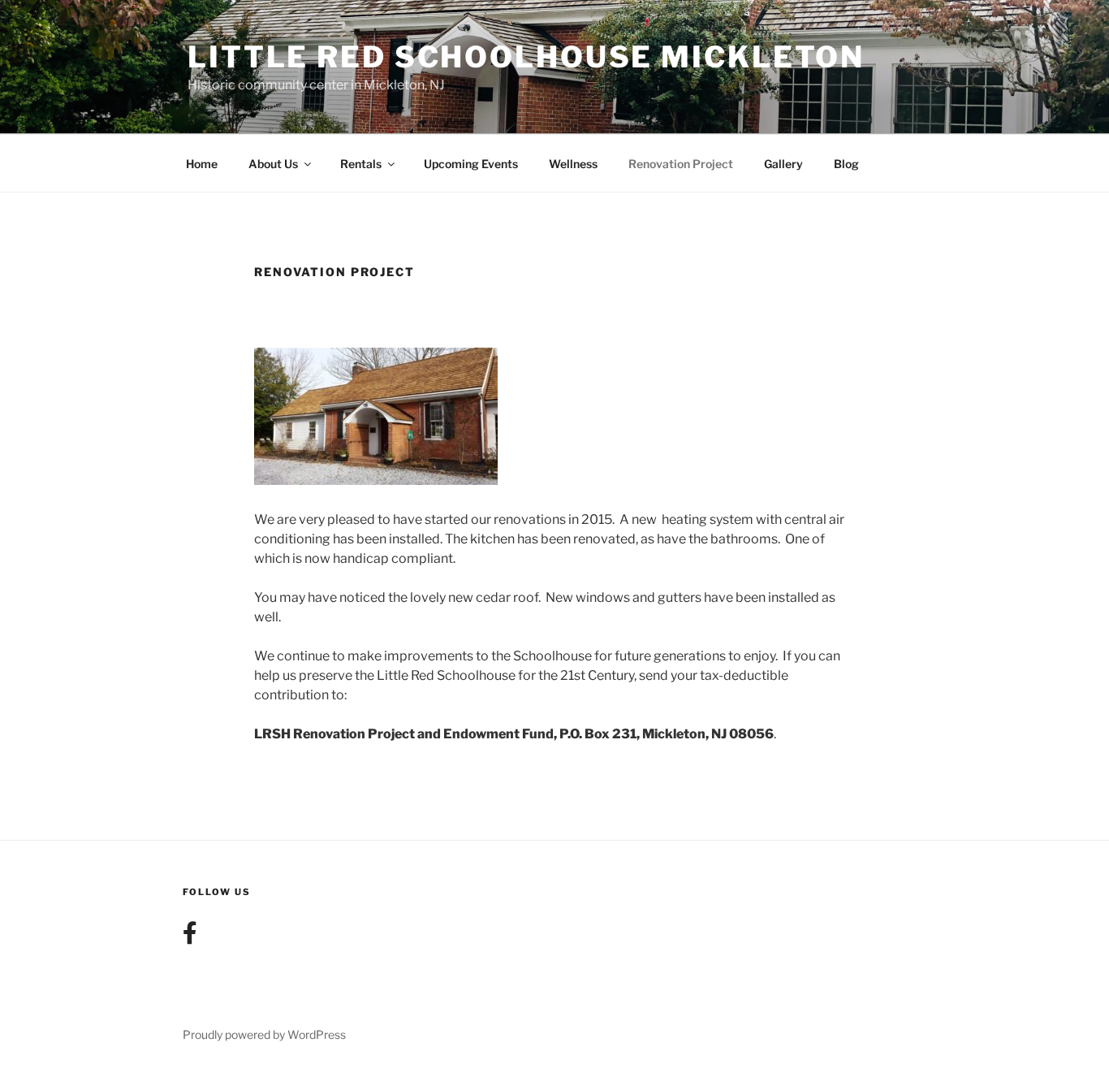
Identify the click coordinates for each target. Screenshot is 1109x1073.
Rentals (361, 164)
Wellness (573, 164)
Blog (846, 164)
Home (202, 164)
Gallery (783, 164)
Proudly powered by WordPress (264, 1034)
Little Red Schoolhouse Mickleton (526, 57)
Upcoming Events (471, 164)
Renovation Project (680, 164)
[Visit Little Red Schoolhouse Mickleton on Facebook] (190, 937)
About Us (273, 164)
